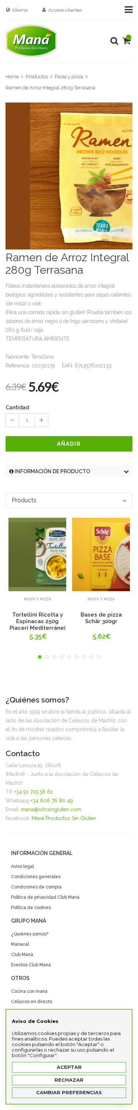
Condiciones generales (35, 876)
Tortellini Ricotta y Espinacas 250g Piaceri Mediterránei (38, 621)
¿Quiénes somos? (29, 934)
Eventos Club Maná (31, 964)
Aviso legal (22, 866)
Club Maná (22, 954)
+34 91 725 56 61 (33, 792)
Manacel (20, 944)
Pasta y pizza (69, 76)
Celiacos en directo (31, 1001)
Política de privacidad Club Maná (45, 897)
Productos (37, 76)
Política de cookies (31, 907)
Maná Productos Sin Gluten (64, 818)
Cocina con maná (29, 991)
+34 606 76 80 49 (52, 801)
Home (12, 76)
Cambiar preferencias (69, 1092)
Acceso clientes (65, 10)
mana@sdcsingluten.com (51, 809)
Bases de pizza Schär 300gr (101, 618)
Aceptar (69, 1067)
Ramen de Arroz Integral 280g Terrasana (50, 87)
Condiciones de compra (36, 887)
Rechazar (69, 1080)
